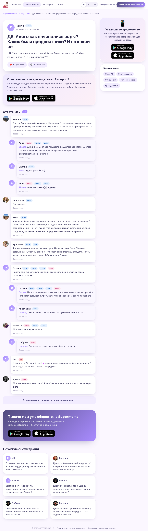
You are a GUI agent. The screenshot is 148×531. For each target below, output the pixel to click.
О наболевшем (125, 74)
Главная (16, 4)
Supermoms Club (10, 14)
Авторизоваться (107, 4)
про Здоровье (111, 85)
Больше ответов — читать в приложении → (49, 400)
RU (84, 4)
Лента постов (32, 4)
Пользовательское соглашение (102, 528)
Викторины (48, 4)
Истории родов (128, 79)
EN (95, 4)
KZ (89, 4)
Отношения (110, 79)
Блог (60, 4)
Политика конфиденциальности (71, 528)
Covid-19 (109, 74)
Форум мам (25, 14)
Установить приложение (131, 4)
